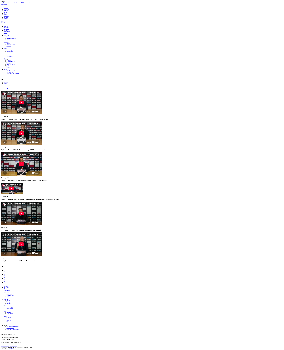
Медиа (5, 12)
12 (4, 274)
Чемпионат (6, 9)
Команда (6, 10)
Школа (5, 14)
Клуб (5, 13)
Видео (8, 67)
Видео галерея (11, 88)
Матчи (8, 39)
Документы (6, 17)
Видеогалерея (10, 51)
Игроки (8, 43)
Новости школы (11, 64)
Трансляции (4, 4)
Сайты (2, 1)
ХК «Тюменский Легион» (7, 2)
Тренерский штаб (11, 44)
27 (4, 279)
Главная (6, 82)
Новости (6, 8)
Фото (8, 65)
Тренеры (9, 63)
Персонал (9, 46)
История (9, 55)
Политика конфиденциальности (9, 346)
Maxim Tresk (10, 348)
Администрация (11, 61)
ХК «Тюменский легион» (13, 70)
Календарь (9, 36)
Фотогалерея (10, 50)
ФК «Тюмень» (17, 2)
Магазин (6, 18)
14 (4, 277)
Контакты (6, 16)
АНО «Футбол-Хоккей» (27, 2)
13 (4, 275)
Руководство (10, 56)
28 (4, 281)
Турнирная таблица (11, 38)
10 (4, 271)
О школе (9, 60)
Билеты (2, 21)
